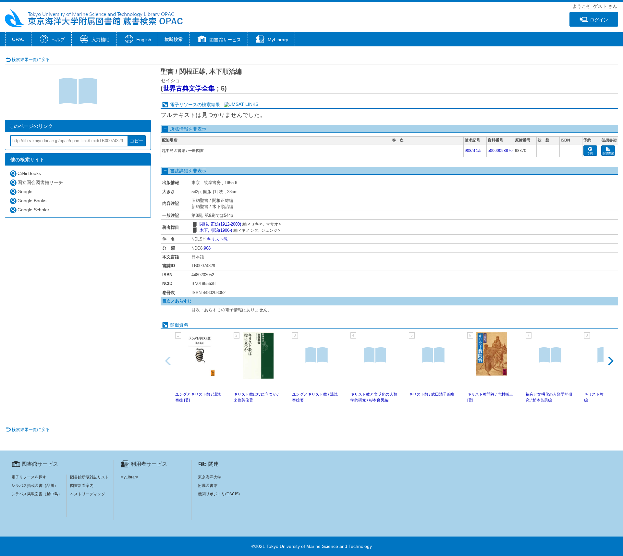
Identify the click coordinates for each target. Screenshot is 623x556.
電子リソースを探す (28, 477)
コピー (136, 140)
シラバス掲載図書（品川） (34, 485)
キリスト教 (217, 239)
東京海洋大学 (209, 477)
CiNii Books (29, 173)
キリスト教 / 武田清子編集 (432, 394)
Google (25, 191)
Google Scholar (33, 209)
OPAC (18, 39)
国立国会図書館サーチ (40, 182)
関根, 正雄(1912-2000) (220, 224)
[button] (218, 40)
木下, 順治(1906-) (216, 230)
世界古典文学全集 (189, 88)
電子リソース (183, 104)
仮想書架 (608, 153)
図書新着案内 (81, 485)
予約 (590, 153)
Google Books (32, 200)
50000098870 (500, 150)
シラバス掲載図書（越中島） (36, 494)
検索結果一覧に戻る (31, 59)
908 (207, 248)
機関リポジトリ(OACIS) (219, 494)
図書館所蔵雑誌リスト (89, 477)
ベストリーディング (87, 494)
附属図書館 (207, 485)
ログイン (599, 19)
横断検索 (174, 39)
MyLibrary (129, 477)
